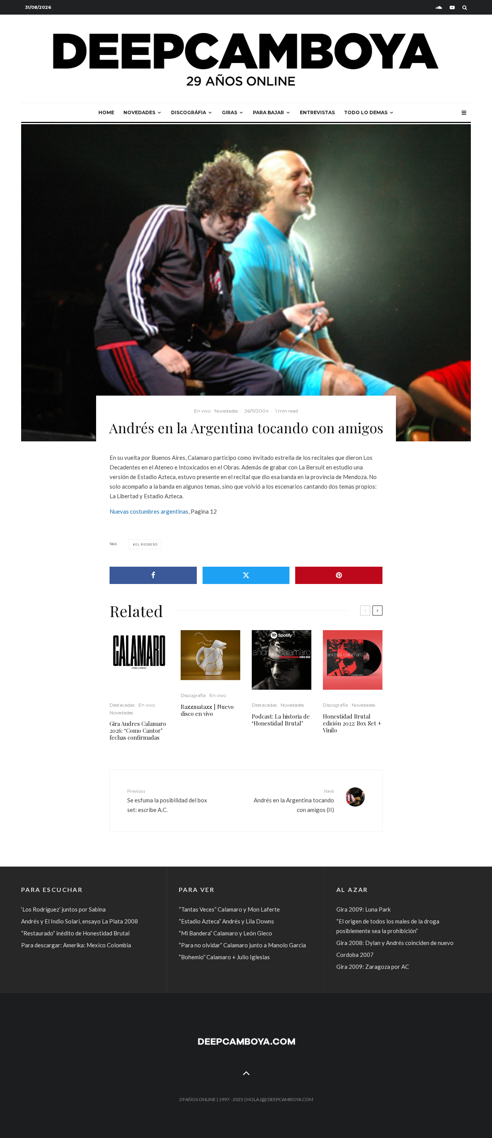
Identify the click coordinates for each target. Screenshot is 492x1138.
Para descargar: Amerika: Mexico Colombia (76, 945)
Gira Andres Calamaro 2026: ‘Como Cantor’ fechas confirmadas (138, 730)
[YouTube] (452, 7)
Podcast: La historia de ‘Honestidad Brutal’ (281, 720)
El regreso (146, 544)
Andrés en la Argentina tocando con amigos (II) (294, 800)
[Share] (153, 575)
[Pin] (338, 575)
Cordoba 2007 (355, 954)
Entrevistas (317, 112)
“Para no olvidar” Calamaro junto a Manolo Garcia (242, 945)
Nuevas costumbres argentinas (149, 511)
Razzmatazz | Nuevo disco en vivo (207, 710)
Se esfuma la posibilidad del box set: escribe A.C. (167, 800)
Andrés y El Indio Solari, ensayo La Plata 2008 (79, 921)
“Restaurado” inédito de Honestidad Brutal (75, 933)
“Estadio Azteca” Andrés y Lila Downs (226, 921)
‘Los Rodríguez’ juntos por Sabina (63, 909)
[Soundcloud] (439, 7)
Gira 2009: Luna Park (363, 909)
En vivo (202, 411)
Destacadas (122, 705)
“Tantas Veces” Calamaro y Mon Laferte (229, 909)
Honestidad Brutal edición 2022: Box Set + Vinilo (352, 723)
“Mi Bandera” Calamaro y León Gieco (225, 933)
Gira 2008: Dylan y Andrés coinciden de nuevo (395, 942)
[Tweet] (246, 575)
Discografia (193, 695)
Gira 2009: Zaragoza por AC (372, 966)
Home (106, 112)
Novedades (139, 112)
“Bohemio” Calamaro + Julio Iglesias (224, 956)
